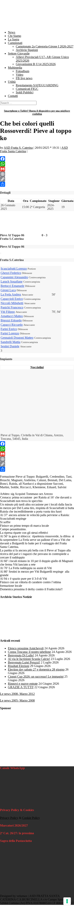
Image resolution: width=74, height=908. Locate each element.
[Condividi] (37, 184)
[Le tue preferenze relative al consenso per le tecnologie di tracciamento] (67, 901)
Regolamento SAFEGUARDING (37, 85)
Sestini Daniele (10, 346)
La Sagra (13, 39)
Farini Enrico (9, 329)
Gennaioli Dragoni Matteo (17, 337)
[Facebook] (37, 158)
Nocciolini (37, 367)
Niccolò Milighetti (12, 303)
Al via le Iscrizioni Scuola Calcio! (29, 659)
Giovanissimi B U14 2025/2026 (36, 64)
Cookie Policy (31, 817)
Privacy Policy (9, 817)
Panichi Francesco (12, 307)
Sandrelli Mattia (10, 342)
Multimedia (15, 67)
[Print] (37, 174)
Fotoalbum (22, 71)
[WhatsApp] (37, 163)
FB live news (24, 78)
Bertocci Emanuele (12, 285)
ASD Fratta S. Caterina (18, 147)
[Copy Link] (37, 179)
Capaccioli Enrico (12, 298)
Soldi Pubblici (24, 92)
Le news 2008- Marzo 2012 (17, 693)
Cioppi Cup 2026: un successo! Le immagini (36, 676)
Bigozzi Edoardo (11, 320)
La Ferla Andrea (11, 294)
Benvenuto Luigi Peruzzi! (24, 662)
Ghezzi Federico (11, 273)
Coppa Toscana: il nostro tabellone (29, 651)
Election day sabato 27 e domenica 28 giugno (36, 669)
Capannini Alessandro (14, 277)
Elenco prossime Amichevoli (26, 648)
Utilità (12, 81)
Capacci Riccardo (12, 324)
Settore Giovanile (19, 53)
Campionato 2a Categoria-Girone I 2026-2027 (44, 46)
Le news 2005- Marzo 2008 (17, 700)
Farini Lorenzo (10, 333)
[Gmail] (37, 169)
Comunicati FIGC (27, 88)
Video (19, 74)
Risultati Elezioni (18, 666)
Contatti (13, 96)
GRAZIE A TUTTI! (21, 687)
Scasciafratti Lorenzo (14, 268)
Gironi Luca (8, 290)
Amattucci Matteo (12, 316)
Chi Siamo (14, 35)
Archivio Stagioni (27, 50)
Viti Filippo (8, 311)
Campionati (15, 43)
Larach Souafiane (11, 281)
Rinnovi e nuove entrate (23, 683)
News (11, 32)
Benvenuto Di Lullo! (21, 655)
